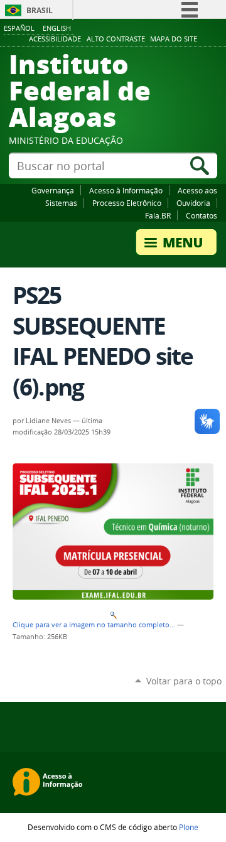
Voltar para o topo (184, 681)
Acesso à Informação (126, 190)
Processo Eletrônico (126, 203)
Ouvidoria (193, 203)
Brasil (39, 10)
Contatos (201, 215)
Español (19, 28)
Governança (52, 190)
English (57, 28)
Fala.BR (158, 215)
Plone (188, 827)
